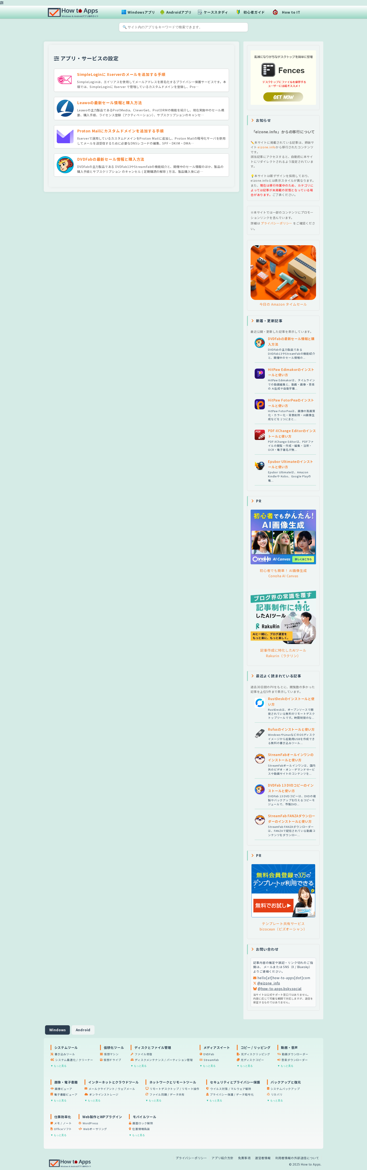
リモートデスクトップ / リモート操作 (174, 1089)
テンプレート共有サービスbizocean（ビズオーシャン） (283, 926)
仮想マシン (111, 1054)
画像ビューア (63, 1089)
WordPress (90, 1123)
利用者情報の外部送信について (297, 1158)
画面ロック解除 (143, 1123)
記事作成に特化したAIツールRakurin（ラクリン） (283, 653)
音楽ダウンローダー (294, 1060)
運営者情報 (263, 1158)
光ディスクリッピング (255, 1054)
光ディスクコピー (252, 1060)
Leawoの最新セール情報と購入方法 (109, 102)
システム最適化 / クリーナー (74, 1060)
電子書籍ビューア (65, 1094)
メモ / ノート (63, 1123)
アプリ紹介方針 (223, 1158)
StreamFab (211, 1060)
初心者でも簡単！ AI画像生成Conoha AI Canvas (283, 573)
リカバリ (277, 1094)
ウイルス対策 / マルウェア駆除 (230, 1089)
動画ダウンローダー (295, 1054)
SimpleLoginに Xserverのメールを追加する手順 (121, 74)
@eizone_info (268, 983)
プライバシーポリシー (276, 223)
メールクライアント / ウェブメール (112, 1089)
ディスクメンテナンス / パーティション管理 (164, 1060)
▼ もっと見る (58, 1066)
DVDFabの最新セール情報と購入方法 (110, 159)
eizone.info (266, 147)
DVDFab (208, 1054)
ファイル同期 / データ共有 (167, 1094)
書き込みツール (65, 1054)
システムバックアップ (285, 1089)
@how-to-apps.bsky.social (280, 988)
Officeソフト (63, 1129)
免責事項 (244, 1158)
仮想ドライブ (112, 1060)
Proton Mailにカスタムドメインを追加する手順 (120, 130)
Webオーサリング (95, 1129)
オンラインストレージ (104, 1094)
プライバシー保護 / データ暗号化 (232, 1094)
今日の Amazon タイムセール (283, 304)
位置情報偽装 (141, 1129)
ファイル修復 (143, 1054)
